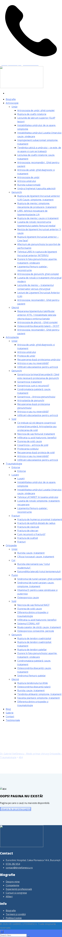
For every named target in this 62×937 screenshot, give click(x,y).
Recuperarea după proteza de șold (36, 452)
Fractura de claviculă (28, 526)
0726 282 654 (13, 863)
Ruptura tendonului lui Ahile (32, 683)
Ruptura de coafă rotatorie (31, 114)
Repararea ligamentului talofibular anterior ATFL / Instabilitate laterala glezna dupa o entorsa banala (36, 315)
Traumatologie (14, 463)
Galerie (9, 712)
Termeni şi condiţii (16, 914)
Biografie (11, 99)
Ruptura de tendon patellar (32, 649)
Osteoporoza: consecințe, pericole (35, 631)
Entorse (16, 467)
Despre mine (13, 881)
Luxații (15, 474)
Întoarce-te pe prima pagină (15, 809)
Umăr (15, 106)
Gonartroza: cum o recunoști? (33, 385)
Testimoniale (13, 720)
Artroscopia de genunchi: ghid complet (38, 274)
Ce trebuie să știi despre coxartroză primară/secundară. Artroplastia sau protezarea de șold (37, 426)
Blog (8, 709)
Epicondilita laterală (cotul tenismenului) (39, 571)
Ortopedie (11, 545)
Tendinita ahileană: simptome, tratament (39, 694)
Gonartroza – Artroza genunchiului (36, 396)
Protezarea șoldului (27, 448)
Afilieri (9, 896)
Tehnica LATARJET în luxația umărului (37, 497)
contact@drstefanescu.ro (19, 867)
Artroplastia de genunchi (30, 400)
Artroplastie (12, 337)
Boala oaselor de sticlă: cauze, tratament (39, 627)
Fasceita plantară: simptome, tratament (38, 697)
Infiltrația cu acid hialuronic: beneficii (36, 437)
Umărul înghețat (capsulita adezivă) (36, 188)
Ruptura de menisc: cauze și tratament (38, 218)
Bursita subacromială (28, 184)
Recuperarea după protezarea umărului (38, 359)
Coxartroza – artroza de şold (32, 445)
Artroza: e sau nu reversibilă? (33, 363)
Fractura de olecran (27, 530)
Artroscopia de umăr (28, 177)
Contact (10, 716)
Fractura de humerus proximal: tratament (39, 519)
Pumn (15, 575)
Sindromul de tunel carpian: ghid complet (39, 578)
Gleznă (15, 307)
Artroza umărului (26, 181)
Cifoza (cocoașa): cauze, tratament (35, 556)
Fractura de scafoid (27, 538)
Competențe (12, 885)
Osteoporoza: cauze (28, 597)
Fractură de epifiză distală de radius (36, 523)
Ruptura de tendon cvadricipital (34, 638)
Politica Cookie (14, 918)
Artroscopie (12, 103)
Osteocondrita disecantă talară (33, 686)
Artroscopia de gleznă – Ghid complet (37, 322)
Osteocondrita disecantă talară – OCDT (38, 326)
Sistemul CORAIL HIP (28, 623)
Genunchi (17, 192)
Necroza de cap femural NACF (33, 605)
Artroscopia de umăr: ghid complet (36, 110)
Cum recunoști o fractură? (31, 534)
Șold (14, 419)
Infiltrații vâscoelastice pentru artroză (37, 367)
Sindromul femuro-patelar (31, 675)
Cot (13, 560)
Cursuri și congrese (16, 892)
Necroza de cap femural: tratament (36, 433)
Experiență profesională (19, 889)
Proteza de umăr (26, 355)
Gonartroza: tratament (29, 381)
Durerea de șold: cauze (29, 441)
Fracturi (16, 515)
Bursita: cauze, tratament (31, 552)
